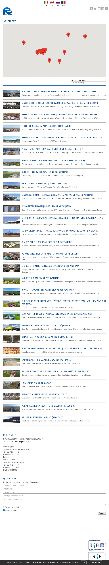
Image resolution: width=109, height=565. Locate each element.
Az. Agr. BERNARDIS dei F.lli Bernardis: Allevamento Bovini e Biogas (56, 371)
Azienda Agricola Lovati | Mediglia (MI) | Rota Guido (48, 406)
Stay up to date (11, 510)
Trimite (102, 513)
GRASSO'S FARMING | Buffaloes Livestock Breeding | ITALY (50, 266)
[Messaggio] (54, 502)
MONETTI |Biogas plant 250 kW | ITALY (40, 278)
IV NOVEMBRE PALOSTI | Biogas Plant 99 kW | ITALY (46, 206)
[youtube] (99, 8)
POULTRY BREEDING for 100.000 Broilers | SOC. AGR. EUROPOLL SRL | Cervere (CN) (62, 348)
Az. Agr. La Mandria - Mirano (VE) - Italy (42, 417)
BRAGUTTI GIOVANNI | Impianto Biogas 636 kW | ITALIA (48, 289)
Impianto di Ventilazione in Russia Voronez (44, 394)
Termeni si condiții (12, 507)
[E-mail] (54, 489)
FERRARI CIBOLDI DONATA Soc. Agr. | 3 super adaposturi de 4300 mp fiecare (59, 114)
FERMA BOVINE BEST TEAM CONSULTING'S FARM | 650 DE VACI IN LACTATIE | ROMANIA (62, 137)
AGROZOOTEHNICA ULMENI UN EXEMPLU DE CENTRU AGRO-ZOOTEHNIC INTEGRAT (60, 91)
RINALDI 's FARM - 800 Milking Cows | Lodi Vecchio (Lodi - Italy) (53, 160)
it (46, 6)
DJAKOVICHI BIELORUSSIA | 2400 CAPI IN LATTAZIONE (47, 242)
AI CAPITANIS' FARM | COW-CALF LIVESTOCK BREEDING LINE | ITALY (52, 149)
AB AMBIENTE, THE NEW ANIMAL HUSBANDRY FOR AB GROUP (49, 253)
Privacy (6, 457)
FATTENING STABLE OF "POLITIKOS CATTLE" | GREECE (46, 325)
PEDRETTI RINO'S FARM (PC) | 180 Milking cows (44, 183)
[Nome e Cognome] (54, 485)
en (52, 6)
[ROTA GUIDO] (7, 11)
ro (63, 6)
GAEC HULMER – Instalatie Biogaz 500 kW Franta (46, 360)
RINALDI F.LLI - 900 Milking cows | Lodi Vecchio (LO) (47, 337)
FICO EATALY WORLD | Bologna (36, 383)
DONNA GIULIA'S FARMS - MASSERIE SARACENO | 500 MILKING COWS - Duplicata (60, 230)
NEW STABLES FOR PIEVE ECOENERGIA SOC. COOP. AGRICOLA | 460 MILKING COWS (60, 103)
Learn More (95, 562)
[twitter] (95, 8)
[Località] (54, 492)
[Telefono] (54, 495)
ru (58, 6)
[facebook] (91, 8)
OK (84, 562)
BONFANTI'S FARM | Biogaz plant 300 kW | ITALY (45, 172)
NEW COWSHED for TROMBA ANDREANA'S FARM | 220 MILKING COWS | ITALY (57, 195)
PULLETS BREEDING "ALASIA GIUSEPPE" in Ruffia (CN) (46, 126)
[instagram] (106, 8)
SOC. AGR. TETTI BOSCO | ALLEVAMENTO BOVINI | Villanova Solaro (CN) (57, 314)
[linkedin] (102, 8)
